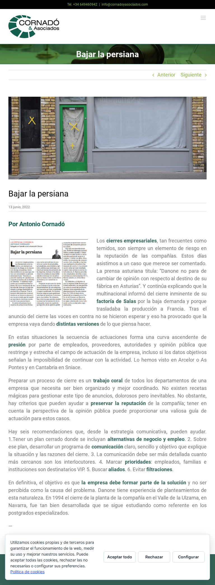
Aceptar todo (119, 556)
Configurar (188, 556)
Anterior (166, 75)
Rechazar (154, 556)
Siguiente (191, 75)
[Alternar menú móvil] (204, 18)
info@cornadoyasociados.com (125, 4)
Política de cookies (27, 571)
